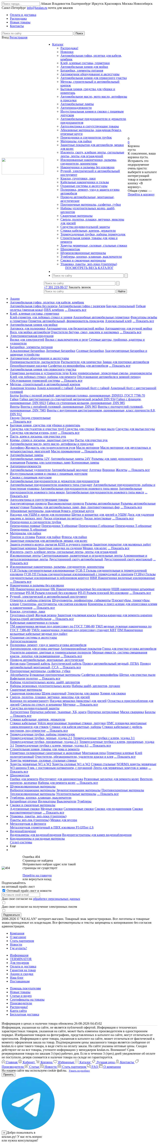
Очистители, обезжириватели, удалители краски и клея (74, 756)
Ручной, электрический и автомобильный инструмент (48, 596)
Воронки (108, 470)
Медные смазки (52, 809)
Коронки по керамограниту (29, 701)
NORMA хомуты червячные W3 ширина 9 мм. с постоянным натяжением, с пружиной (83, 766)
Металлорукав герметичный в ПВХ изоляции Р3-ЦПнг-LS (52, 827)
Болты (14, 395)
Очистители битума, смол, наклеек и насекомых (85, 332)
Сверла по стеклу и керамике (41, 704)
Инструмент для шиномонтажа (61, 779)
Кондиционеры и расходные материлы (37, 838)
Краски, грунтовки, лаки (78, 178)
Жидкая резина (46, 615)
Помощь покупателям (25, 988)
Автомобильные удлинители (30, 470)
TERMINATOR (21, 959)
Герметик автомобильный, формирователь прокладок (66, 321)
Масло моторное (87, 447)
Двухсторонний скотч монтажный (128, 559)
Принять (8, 1074)
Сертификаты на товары (27, 999)
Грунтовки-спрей (22, 615)
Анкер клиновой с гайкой (55, 388)
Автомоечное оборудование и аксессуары (89, 74)
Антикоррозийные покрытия (80, 648)
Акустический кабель (66, 663)
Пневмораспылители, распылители (35, 362)
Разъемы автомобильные (102, 503)
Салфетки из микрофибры (99, 674)
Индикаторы (47, 801)
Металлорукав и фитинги (28, 823)
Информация (19, 955)
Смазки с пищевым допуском (31, 477)
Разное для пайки (48, 537)
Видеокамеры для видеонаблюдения (35, 835)
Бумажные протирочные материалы (55, 674)
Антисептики (19, 712)
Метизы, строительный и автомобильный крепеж (45, 384)
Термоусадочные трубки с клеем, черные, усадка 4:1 (52, 745)
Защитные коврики (23, 548)
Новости (16, 944)
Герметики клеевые (120, 753)
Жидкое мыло (105, 429)
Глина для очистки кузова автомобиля (129, 648)
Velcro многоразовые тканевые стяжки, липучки (71, 723)
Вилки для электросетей (27, 339)
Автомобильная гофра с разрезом (81, 306)
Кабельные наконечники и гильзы (84, 182)
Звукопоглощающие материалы (78, 790)
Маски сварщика (132, 712)
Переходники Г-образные (96, 526)
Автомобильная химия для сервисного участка (93, 78)
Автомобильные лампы (77, 104)
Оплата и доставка (23, 966)
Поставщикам (20, 981)
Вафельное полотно (24, 678)
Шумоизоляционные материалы (83, 253)
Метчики (69, 704)
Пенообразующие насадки (28, 365)
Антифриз (17, 447)
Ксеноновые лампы (85, 462)
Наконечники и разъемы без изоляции (87, 167)
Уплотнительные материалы (76, 794)
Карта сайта (18, 1010)
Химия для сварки (113, 693)
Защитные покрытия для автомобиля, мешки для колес (48, 540)
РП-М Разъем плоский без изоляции (51, 593)
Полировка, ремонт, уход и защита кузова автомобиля (48, 645)
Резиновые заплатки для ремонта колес (111, 779)
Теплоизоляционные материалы (32, 794)
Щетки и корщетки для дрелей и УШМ (98, 514)
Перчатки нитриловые (103, 712)
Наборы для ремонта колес (57, 782)
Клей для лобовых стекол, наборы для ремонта (43, 377)
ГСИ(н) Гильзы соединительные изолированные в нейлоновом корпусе (83, 576)
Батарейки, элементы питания (81, 70)
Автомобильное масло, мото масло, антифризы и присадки (52, 444)
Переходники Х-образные (28, 529)
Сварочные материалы (76, 215)
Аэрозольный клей (118, 321)
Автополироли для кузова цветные (35, 648)
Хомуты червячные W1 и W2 (30, 764)
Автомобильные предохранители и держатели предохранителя (54, 481)
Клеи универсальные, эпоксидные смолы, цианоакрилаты (111, 373)
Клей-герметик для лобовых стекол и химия (41, 317)
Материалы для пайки (76, 141)
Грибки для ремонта (24, 779)
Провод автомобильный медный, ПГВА (110, 663)
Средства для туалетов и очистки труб (37, 429)
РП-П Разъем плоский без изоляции (103, 593)
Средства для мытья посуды (135, 429)
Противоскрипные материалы (122, 790)
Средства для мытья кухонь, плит (33, 432)
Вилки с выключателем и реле (66, 339)
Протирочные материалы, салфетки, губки (90, 204)
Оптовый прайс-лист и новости (29, 890)
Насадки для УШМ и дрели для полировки (40, 514)
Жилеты (121, 470)
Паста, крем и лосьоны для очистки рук (38, 436)
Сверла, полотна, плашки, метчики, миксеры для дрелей (50, 697)
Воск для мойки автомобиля (30, 332)
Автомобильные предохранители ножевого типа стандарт (51, 485)
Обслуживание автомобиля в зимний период (109, 377)
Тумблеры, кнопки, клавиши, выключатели (91, 256)
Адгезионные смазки (25, 809)
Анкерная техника (23, 388)
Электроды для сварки (83, 693)
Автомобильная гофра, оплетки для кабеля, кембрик (47, 302)
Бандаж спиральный (120, 306)
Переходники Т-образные (133, 526)
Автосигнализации (23, 641)
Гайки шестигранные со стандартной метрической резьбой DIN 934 (67, 399)
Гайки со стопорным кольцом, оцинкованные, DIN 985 (86, 403)
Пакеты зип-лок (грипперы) (29, 820)
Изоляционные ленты (25, 555)
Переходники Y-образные (59, 526)
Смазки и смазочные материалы (83, 260)
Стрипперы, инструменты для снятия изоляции (53, 604)
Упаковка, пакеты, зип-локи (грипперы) (88, 264)
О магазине (18, 937)
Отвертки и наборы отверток (30, 600)
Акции (15, 298)
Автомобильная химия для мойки (84, 66)
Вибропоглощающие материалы (32, 790)
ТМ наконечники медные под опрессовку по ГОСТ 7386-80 (52, 626)
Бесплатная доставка (24, 1014)
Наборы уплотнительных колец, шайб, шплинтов (45, 682)
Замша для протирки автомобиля (125, 362)
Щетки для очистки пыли (137, 674)
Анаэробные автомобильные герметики (101, 317)
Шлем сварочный (54, 693)
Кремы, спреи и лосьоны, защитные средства (42, 440)
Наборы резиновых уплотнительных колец (40, 686)
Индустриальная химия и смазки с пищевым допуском (48, 473)
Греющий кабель (38, 663)
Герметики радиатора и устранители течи (39, 373)
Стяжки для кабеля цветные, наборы (75, 727)
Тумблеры (84, 801)
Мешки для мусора (63, 820)
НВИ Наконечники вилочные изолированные (122, 578)
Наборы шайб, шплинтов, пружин (96, 686)
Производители (21, 1003)
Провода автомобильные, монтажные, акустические (47, 660)
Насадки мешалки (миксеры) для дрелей (78, 701)
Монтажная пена (94, 753)
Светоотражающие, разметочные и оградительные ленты (82, 555)
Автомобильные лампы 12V (30, 458)
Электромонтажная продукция (31, 336)
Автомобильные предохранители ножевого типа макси (105, 492)
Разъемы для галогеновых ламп (48, 462)
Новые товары (20, 992)
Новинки (66, 52)
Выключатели (66, 801)
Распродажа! (69, 48)
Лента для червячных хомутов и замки (120, 768)
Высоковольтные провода (66, 503)
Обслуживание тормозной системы (35, 380)
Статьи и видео (21, 996)
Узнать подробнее (79, 1070)
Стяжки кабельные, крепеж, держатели (88, 230)
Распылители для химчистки (81, 362)
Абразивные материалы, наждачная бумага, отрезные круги (52, 511)
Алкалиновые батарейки (27, 351)
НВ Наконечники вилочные (30, 589)
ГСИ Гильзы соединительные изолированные (42, 570)
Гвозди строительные (35, 418)
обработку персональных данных (56, 899)
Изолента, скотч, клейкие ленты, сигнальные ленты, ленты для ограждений (92, 154)
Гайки (14, 399)
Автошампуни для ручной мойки (128, 328)
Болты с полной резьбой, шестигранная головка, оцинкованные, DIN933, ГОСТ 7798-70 (82, 395)
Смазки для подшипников (113, 809)
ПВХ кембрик (54, 310)
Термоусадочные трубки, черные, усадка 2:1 (41, 738)
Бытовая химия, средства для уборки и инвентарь (45, 425)
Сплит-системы (21, 842)
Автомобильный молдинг (70, 470)
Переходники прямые (25, 526)
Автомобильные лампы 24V (71, 458)
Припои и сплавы (22, 537)
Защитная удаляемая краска (76, 615)
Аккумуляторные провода (28, 503)
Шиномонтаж (70, 249)
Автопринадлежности (76, 107)
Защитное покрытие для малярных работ (122, 544)
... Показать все (75, 310)
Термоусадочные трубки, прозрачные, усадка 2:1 (44, 741)
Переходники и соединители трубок (86, 137)
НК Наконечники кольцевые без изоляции (81, 589)
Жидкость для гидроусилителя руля (50, 447)
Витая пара (18, 663)
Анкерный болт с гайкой (92, 388)
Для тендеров (19, 962)
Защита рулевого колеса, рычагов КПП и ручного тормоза (51, 544)
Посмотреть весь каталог (89, 268)
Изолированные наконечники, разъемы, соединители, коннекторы (88, 161)
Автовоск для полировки (28, 328)
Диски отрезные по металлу (63, 518)
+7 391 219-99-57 (56, 287)
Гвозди (15, 418)
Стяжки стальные (103, 764)
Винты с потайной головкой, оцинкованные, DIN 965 (58, 406)
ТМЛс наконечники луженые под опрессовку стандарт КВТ (74, 630)
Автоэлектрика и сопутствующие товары (89, 126)
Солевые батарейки (90, 351)
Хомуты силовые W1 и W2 (71, 764)
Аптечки (95, 470)
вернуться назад (40, 879)
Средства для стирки (79, 429)
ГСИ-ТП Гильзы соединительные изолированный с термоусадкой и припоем (78, 574)
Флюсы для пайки (74, 537)
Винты (15, 406)
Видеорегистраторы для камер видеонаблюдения (96, 835)
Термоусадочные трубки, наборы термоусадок (92, 234)
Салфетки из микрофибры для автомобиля (78, 365)
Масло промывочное (65, 451)
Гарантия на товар (23, 970)
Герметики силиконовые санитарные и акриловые (45, 753)
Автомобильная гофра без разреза (34, 306)
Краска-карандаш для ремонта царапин (124, 615)
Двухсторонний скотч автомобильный (76, 559)
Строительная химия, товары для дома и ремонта (45, 749)
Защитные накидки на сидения (60, 548)
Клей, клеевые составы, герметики (85, 63)
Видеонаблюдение (23, 831)
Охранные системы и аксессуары (83, 186)
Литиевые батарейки (60, 351)
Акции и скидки (21, 974)
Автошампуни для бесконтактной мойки (75, 328)
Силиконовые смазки (79, 809)
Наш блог (17, 977)
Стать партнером (22, 941)
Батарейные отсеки (23, 801)
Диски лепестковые (97, 518)
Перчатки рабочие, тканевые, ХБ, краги (58, 712)
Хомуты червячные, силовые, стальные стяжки (93, 245)
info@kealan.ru (37, 8)
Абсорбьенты (19, 674)
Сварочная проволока (25, 693)
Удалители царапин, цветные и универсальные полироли (50, 652)
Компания (17, 933)
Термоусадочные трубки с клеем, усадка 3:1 (104, 738)
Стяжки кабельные (23, 723)
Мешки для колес (95, 548)
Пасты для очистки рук (91, 440)
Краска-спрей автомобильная (30, 619)
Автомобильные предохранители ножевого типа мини (79, 488)
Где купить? (18, 948)
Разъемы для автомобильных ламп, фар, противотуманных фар (75, 507)
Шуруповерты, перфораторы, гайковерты (81, 600)
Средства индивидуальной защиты (85, 227)
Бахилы (150, 712)
